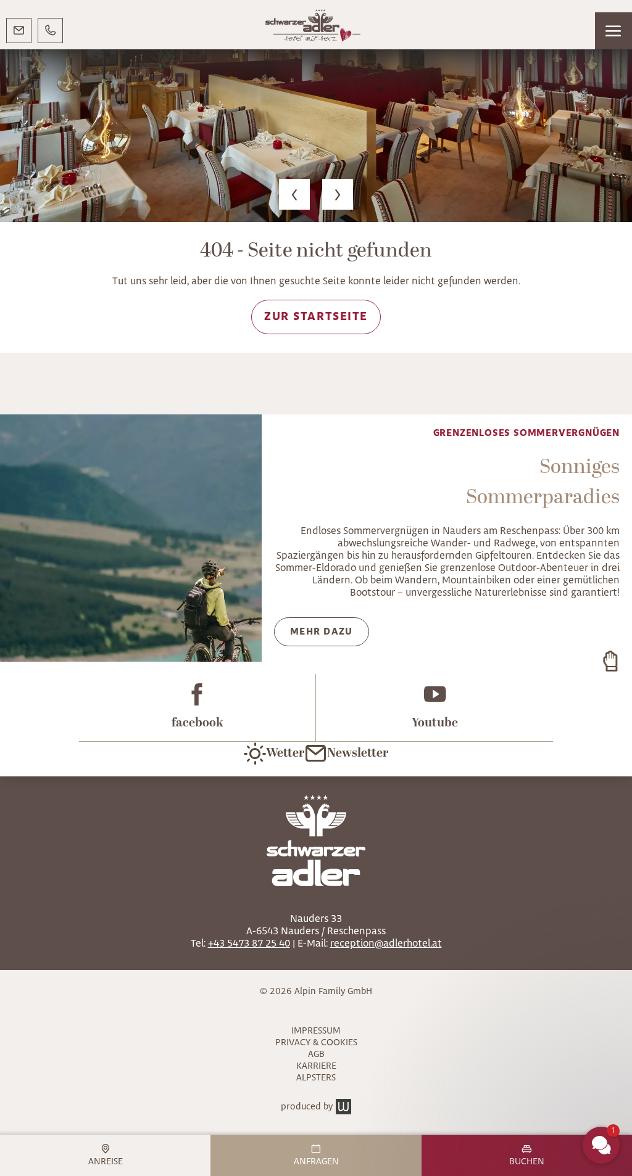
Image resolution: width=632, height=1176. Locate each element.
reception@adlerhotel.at (386, 943)
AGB (316, 1054)
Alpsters (316, 1077)
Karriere (316, 1066)
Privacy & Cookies (316, 1042)
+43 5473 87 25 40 (249, 943)
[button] (613, 30)
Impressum (316, 1031)
